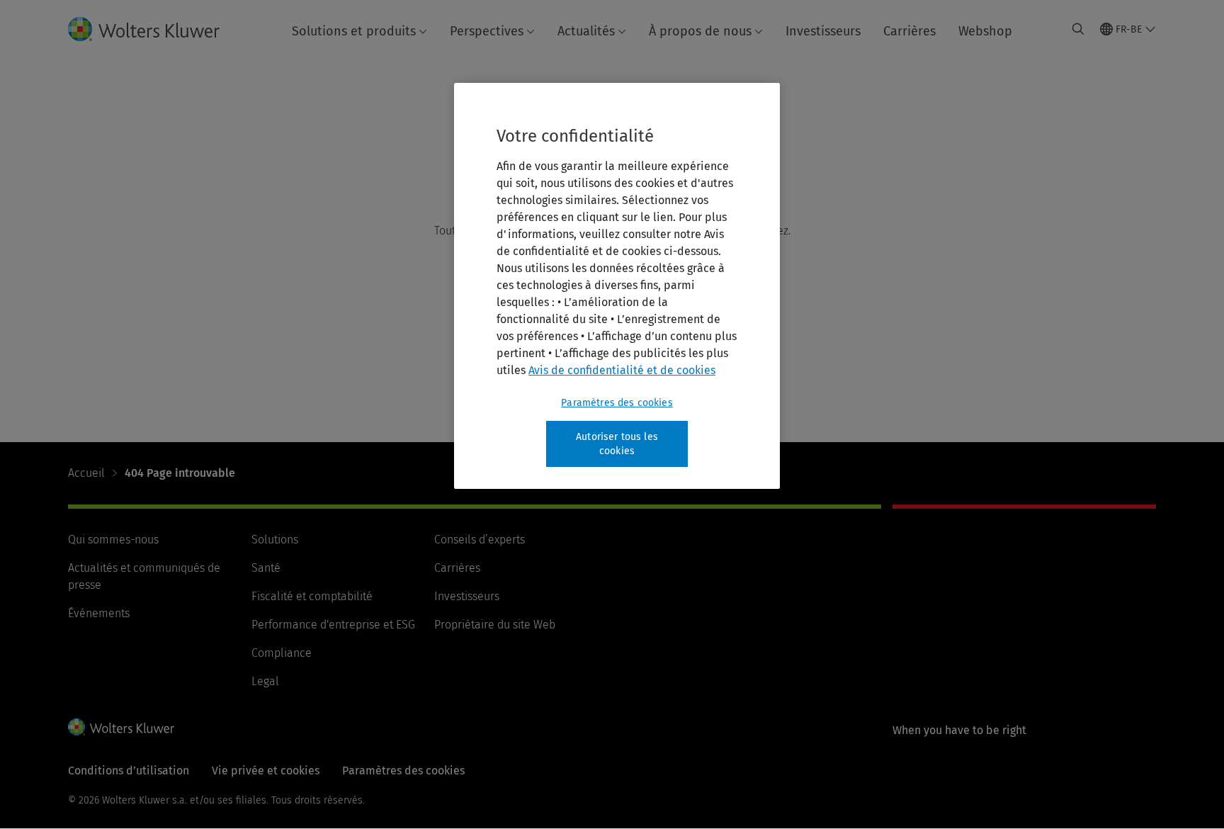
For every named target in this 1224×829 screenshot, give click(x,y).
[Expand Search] (1078, 29)
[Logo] (155, 29)
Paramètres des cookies (617, 403)
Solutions (274, 539)
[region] (617, 286)
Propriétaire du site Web (494, 624)
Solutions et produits (354, 31)
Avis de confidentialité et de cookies (621, 370)
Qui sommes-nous (113, 539)
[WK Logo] (121, 726)
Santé (265, 568)
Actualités (586, 31)
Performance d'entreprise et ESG (333, 624)
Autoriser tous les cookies (617, 444)
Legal (265, 681)
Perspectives (486, 31)
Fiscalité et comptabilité (312, 596)
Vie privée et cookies (265, 770)
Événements (99, 613)
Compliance (281, 653)
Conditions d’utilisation (128, 770)
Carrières (909, 31)
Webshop (985, 31)
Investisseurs (823, 31)
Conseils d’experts (479, 539)
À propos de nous (700, 31)
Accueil (86, 473)
